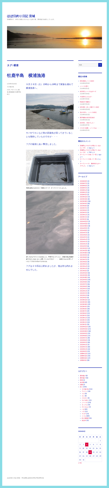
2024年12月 (84, 221)
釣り (8, 94)
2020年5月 (83, 342)
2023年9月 (83, 255)
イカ (83, 393)
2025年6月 (83, 210)
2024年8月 (83, 230)
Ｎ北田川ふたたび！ (86, 97)
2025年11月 (83, 199)
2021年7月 (83, 311)
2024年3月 (83, 242)
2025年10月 (84, 201)
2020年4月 (83, 345)
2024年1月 (83, 246)
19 (90, 452)
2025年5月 (83, 212)
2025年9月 (83, 203)
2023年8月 (83, 257)
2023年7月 (83, 259)
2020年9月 (83, 333)
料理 (81, 380)
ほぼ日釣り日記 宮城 (21, 16)
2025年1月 (83, 219)
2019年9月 (83, 360)
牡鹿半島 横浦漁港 (26, 75)
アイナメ (84, 391)
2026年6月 (83, 186)
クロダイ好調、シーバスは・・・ (90, 128)
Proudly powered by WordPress (33, 478)
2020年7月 (83, 338)
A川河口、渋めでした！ (87, 123)
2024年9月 (83, 228)
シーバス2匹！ (84, 86)
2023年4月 (83, 266)
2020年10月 (84, 331)
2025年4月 (83, 215)
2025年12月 (84, 197)
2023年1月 (83, 271)
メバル (84, 416)
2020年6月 (83, 340)
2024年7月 (83, 233)
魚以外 (84, 420)
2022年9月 (83, 280)
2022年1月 (83, 297)
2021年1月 (83, 324)
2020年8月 (83, 336)
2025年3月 (83, 217)
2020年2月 (83, 349)
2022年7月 (83, 284)
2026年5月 (83, 188)
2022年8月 (83, 282)
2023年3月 (83, 268)
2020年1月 (83, 351)
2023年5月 (83, 264)
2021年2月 (83, 322)
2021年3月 (83, 320)
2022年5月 (83, 289)
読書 (81, 385)
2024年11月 (84, 224)
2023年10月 (84, 253)
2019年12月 (83, 353)
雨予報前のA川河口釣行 (87, 117)
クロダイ (84, 398)
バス (83, 411)
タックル (84, 405)
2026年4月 (83, 190)
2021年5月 (83, 315)
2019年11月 (83, 356)
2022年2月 (83, 295)
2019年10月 (83, 358)
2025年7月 (83, 208)
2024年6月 (83, 235)
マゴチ (84, 414)
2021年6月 (83, 313)
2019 (8, 90)
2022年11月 (83, 275)
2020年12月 (84, 327)
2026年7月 (83, 183)
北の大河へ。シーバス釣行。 (89, 112)
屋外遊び (82, 378)
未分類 (82, 382)
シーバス (84, 402)
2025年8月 (83, 206)
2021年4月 (83, 318)
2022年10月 (84, 277)
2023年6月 (83, 262)
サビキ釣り (85, 400)
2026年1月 (83, 194)
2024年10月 (84, 226)
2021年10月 (83, 304)
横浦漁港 (12, 92)
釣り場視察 (85, 418)
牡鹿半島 (18, 92)
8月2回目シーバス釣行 (87, 81)
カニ (83, 396)
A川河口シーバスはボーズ (88, 91)
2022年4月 (83, 291)
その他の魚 (10, 87)
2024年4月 (83, 239)
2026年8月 (83, 181)
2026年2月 (83, 192)
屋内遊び (82, 376)
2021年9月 (83, 306)
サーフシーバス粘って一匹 (88, 154)
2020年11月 (84, 329)
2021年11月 (83, 302)
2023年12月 (84, 248)
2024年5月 (83, 237)
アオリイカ (14, 90)
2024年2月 (83, 244)
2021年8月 (83, 309)
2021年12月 (83, 300)
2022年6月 (83, 286)
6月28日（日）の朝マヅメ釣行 (89, 107)
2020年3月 (83, 347)
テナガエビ (85, 407)
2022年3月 (83, 293)
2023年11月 (83, 250)
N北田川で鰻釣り (85, 102)
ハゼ (83, 409)
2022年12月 (84, 273)
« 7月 (80, 463)
